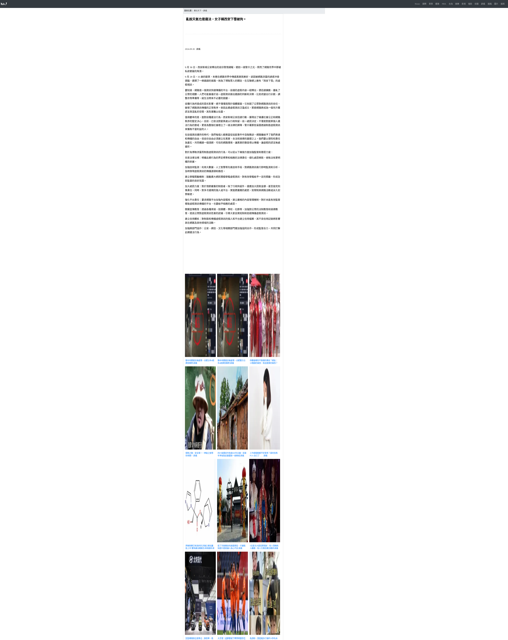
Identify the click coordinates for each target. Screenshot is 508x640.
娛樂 (457, 4)
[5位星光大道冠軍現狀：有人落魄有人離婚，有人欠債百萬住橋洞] (264, 542)
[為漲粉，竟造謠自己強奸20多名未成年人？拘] (264, 635)
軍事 (431, 4)
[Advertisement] (233, 254)
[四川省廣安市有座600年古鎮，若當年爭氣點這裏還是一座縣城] (232, 450)
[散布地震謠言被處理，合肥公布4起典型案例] (200, 357)
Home (417, 4)
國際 (424, 4)
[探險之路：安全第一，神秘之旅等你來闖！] (200, 450)
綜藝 (477, 4)
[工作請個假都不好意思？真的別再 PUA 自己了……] (264, 450)
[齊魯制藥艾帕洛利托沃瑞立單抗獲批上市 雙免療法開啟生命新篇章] (200, 542)
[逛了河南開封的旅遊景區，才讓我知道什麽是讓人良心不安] (232, 542)
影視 (464, 4)
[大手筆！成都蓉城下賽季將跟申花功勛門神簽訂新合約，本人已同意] (232, 635)
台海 (451, 4)
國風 (490, 4)
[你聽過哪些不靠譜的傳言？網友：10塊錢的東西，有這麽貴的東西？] (264, 357)
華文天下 (197, 11)
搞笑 (503, 4)
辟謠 (483, 4)
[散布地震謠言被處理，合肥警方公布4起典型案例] (232, 357)
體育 (437, 4)
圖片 (496, 4)
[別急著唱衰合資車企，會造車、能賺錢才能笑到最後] (200, 635)
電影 (470, 4)
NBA (444, 4)
